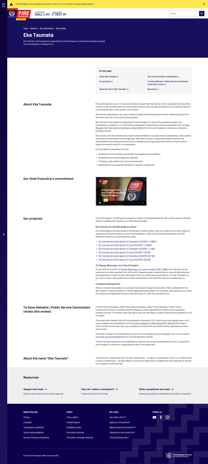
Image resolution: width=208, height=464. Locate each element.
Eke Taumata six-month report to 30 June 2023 (124, 260)
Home (25, 28)
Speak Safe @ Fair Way (145, 291)
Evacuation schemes (75, 432)
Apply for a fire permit (120, 422)
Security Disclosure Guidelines (36, 437)
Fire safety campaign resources (80, 437)
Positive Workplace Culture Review (153, 323)
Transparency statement (33, 427)
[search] (201, 13)
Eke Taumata (61, 28)
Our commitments (46, 28)
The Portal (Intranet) (119, 437)
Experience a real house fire (122, 432)
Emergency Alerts (74, 427)
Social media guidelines (33, 432)
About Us (33, 28)
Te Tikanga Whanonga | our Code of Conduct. (143, 269)
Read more (86, 4)
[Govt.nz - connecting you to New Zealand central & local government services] (178, 455)
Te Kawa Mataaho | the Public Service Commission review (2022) (143, 126)
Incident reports (73, 422)
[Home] (19, 14)
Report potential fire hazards (123, 427)
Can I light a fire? (118, 417)
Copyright (27, 422)
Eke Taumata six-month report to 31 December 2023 (127, 256)
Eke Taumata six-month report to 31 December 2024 (126, 249)
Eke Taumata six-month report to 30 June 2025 (125, 245)
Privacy (26, 417)
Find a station (72, 417)
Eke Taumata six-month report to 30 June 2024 (124, 252)
